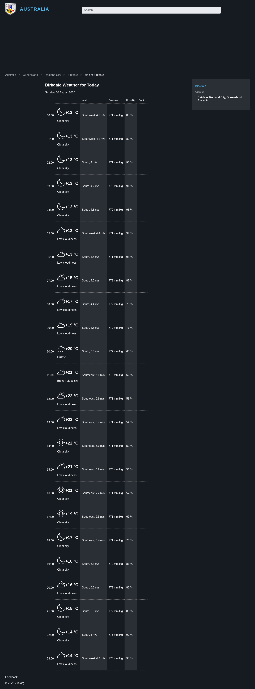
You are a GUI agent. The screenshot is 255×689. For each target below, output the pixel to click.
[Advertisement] (127, 46)
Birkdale (73, 74)
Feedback (11, 677)
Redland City (53, 74)
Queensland (30, 74)
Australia (10, 74)
